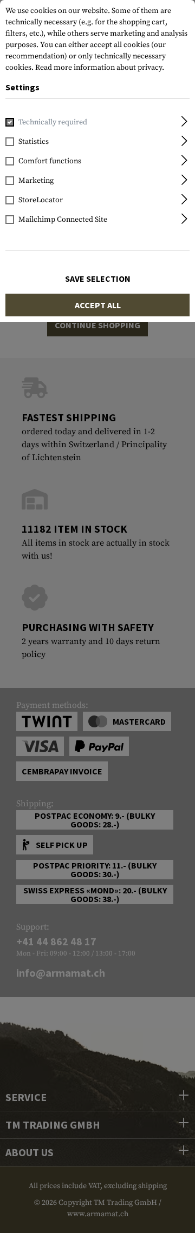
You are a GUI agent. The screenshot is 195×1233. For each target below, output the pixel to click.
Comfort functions (49, 161)
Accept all (98, 305)
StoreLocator (40, 200)
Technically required (52, 122)
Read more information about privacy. (99, 67)
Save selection (98, 278)
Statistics (33, 142)
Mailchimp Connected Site (62, 219)
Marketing (36, 180)
